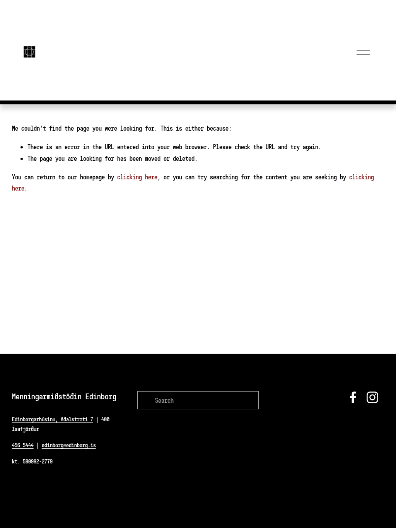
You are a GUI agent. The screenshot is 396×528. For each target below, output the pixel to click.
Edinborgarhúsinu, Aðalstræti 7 (52, 419)
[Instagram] (372, 397)
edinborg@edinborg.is (69, 445)
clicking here (137, 177)
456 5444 (23, 445)
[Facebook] (353, 397)
